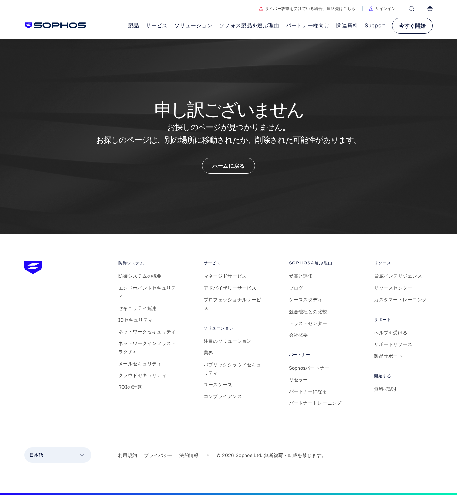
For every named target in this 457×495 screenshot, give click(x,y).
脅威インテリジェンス (398, 276)
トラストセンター (308, 323)
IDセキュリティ (135, 320)
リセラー (298, 379)
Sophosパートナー (309, 368)
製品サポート (388, 356)
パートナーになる (308, 391)
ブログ (296, 288)
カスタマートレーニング (400, 299)
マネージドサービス (225, 276)
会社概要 (298, 335)
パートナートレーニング (315, 403)
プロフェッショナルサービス (232, 304)
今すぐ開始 (412, 25)
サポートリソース (393, 344)
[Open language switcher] (430, 8)
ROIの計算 (130, 387)
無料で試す (386, 389)
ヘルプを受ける (390, 332)
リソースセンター (393, 288)
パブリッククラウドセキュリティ (232, 369)
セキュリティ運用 (137, 308)
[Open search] (411, 8)
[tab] (147, 263)
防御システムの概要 (140, 276)
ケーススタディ (306, 299)
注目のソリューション (228, 341)
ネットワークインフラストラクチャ (147, 347)
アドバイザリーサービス (230, 288)
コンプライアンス (223, 396)
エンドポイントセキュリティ (147, 292)
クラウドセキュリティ (142, 375)
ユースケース (218, 384)
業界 (208, 352)
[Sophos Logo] (55, 25)
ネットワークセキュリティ (147, 331)
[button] (382, 8)
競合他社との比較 (308, 311)
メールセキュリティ (140, 363)
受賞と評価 (301, 276)
